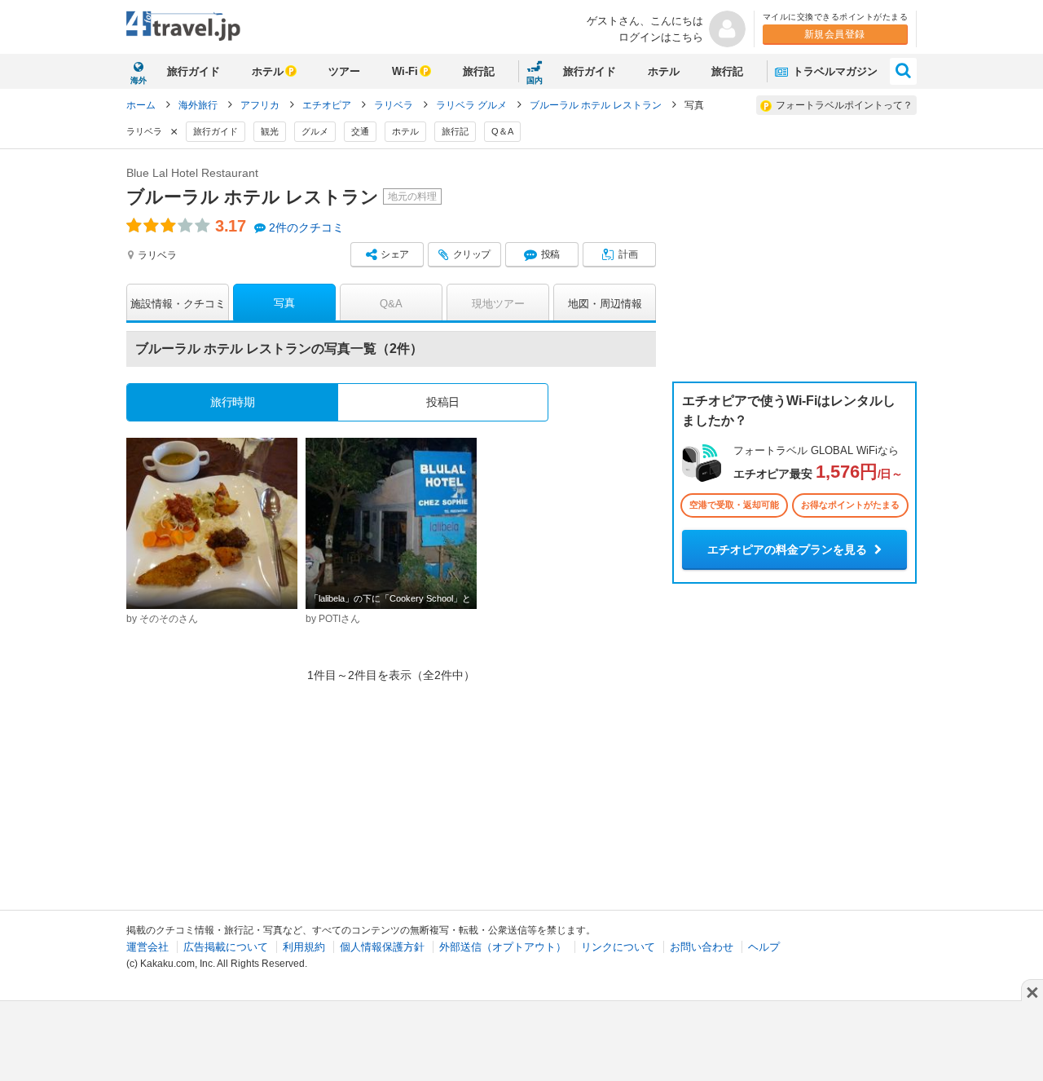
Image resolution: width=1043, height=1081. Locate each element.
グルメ (314, 131)
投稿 (550, 254)
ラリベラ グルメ (472, 105)
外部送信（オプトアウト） (502, 947)
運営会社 (147, 947)
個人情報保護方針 (382, 947)
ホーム (141, 105)
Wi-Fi (405, 71)
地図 (605, 304)
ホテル (268, 71)
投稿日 (443, 401)
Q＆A (502, 131)
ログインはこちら (660, 37)
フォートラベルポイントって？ (844, 105)
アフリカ (261, 105)
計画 (627, 254)
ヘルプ (764, 947)
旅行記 (479, 71)
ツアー (344, 71)
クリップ (472, 254)
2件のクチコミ (306, 227)
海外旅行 (199, 105)
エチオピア (328, 105)
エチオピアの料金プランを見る (788, 549)
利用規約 (304, 947)
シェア (395, 254)
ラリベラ (395, 105)
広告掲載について (225, 947)
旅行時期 (232, 401)
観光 (270, 131)
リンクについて (618, 947)
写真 (284, 303)
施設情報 (178, 304)
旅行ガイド (193, 71)
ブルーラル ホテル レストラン (597, 105)
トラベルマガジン (834, 71)
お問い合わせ (701, 947)
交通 (360, 131)
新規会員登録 (834, 34)
